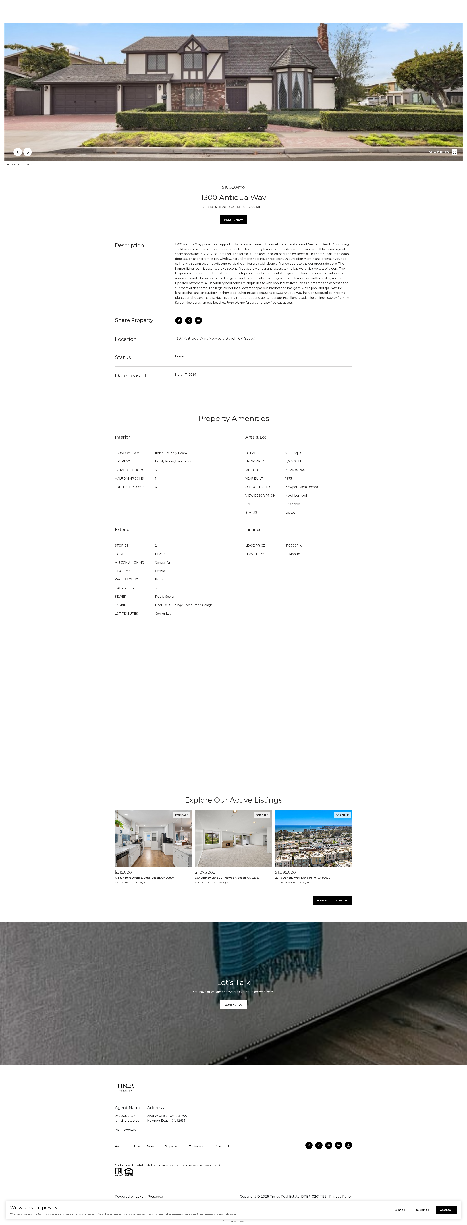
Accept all (446, 1210)
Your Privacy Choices (233, 1221)
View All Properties (332, 900)
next (27, 152)
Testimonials (197, 1146)
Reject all (399, 1210)
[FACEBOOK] (309, 1145)
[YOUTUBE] (328, 1145)
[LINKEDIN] (338, 1145)
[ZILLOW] (348, 1145)
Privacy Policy (340, 1197)
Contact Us (223, 1146)
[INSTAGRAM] (319, 1145)
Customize (422, 1210)
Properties (171, 1146)
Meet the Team (144, 1146)
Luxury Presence (149, 1197)
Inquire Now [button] (233, 220)
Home (119, 1146)
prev (17, 152)
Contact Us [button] (233, 1005)
